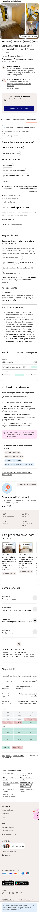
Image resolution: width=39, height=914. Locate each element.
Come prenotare (19, 119)
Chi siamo (5, 814)
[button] (28, 36)
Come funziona (7, 810)
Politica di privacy (8, 827)
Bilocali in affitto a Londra (9, 779)
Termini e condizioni (9, 834)
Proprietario (6, 119)
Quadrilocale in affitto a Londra (11, 784)
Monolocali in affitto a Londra (28, 791)
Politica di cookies (8, 831)
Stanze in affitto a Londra (9, 791)
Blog (3, 817)
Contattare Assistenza (10, 852)
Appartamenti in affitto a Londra (26, 774)
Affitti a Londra (8, 773)
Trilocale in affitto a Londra (27, 779)
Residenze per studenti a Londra (9, 795)
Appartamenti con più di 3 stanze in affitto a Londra (26, 785)
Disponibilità (31, 119)
